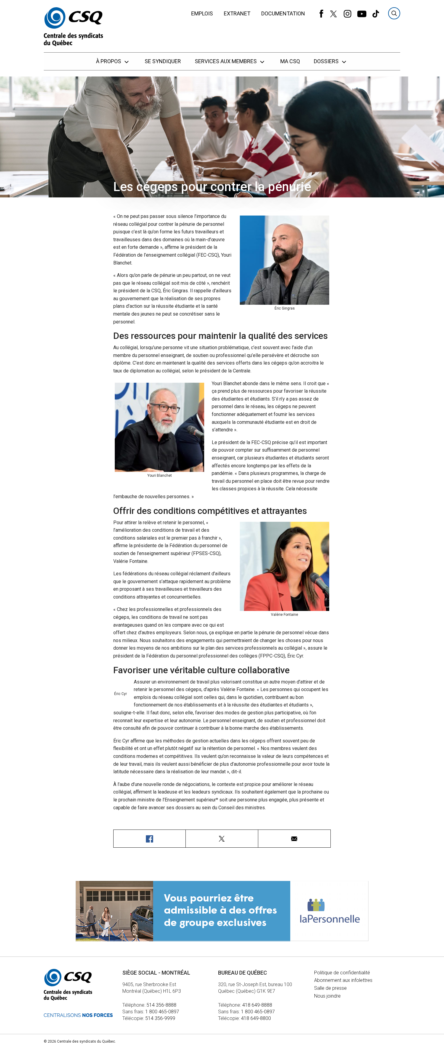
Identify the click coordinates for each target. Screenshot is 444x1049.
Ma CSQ (290, 61)
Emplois (202, 13)
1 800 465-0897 (162, 1012)
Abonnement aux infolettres (343, 980)
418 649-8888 (257, 1005)
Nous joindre (327, 996)
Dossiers (327, 61)
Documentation (283, 13)
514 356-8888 (161, 1005)
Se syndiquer (163, 61)
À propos (109, 61)
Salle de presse (330, 988)
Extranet (237, 13)
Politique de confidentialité (342, 973)
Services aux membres (226, 61)
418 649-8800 (256, 1018)
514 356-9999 (160, 1018)
